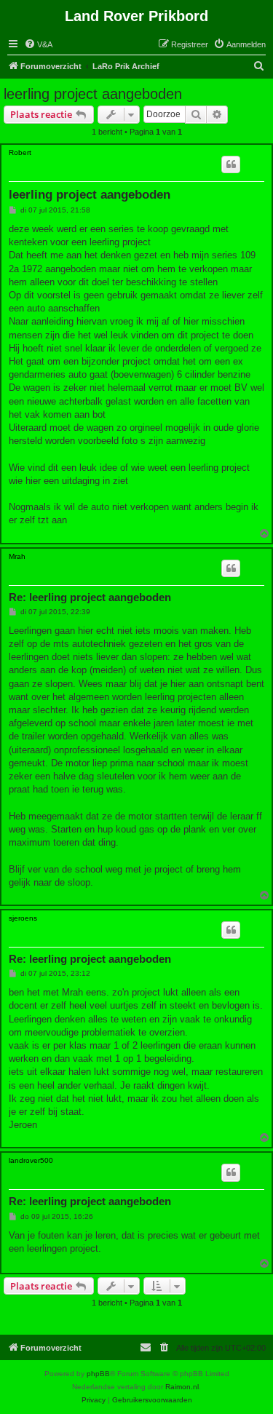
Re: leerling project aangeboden (90, 597)
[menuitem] (38, 44)
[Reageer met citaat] (230, 164)
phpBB (98, 1374)
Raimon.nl (182, 1387)
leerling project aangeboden (93, 94)
